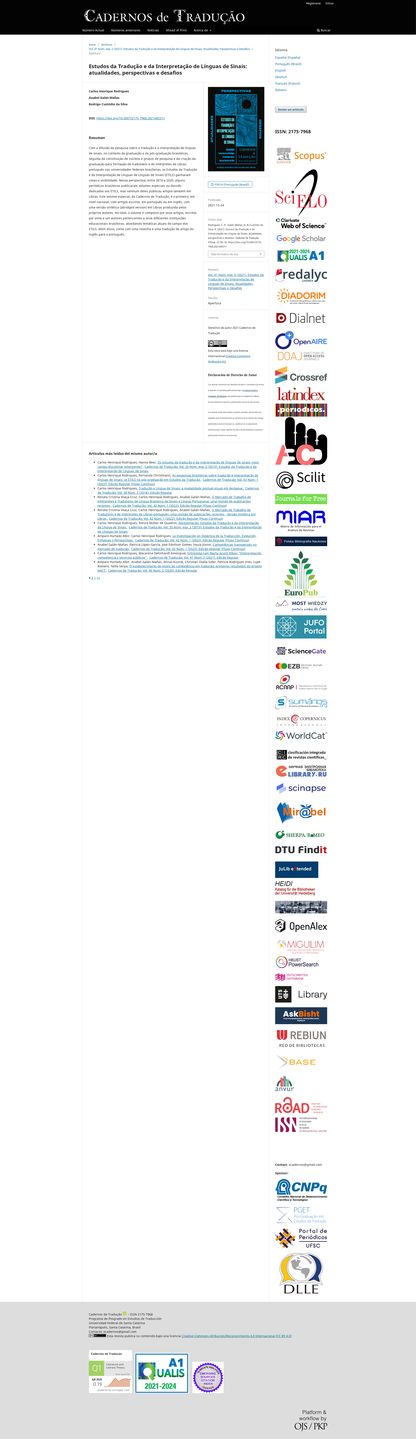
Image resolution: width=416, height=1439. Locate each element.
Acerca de (201, 30)
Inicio (92, 45)
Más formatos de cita (224, 254)
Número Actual (93, 30)
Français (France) (287, 83)
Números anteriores (125, 30)
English (280, 70)
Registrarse (313, 3)
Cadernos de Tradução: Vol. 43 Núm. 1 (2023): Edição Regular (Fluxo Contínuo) (188, 549)
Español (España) (287, 57)
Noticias (153, 30)
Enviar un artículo (291, 109)
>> (98, 578)
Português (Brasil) (288, 64)
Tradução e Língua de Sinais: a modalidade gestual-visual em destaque (191, 488)
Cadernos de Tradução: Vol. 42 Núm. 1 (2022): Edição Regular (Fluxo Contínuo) (170, 506)
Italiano (280, 90)
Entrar (330, 3)
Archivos (106, 45)
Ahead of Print (176, 30)
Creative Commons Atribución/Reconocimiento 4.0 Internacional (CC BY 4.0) (237, 1336)
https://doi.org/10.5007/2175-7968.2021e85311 (130, 118)
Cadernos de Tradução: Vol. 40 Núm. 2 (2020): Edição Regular (152, 570)
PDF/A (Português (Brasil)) (231, 184)
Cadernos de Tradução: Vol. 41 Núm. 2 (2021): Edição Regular (194, 557)
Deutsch (281, 77)
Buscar (325, 30)
